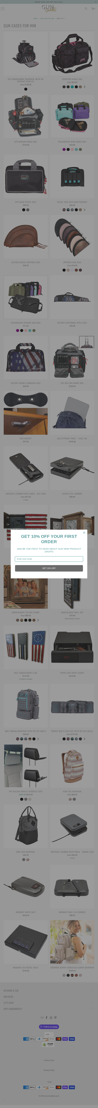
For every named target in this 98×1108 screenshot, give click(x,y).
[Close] (84, 533)
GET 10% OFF (49, 568)
